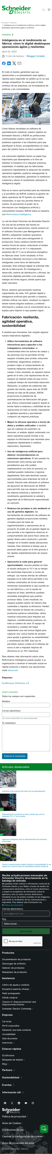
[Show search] (43, 10)
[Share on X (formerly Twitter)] (14, 64)
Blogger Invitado (36, 56)
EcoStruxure (8, 683)
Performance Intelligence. (19, 214)
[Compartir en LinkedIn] (9, 64)
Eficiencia (20, 683)
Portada (5, 23)
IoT (27, 683)
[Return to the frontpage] (15, 10)
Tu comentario (9, 723)
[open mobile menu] (49, 10)
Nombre (6, 701)
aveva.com (12, 670)
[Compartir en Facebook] (4, 64)
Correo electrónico (11, 710)
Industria (13, 23)
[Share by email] (19, 64)
